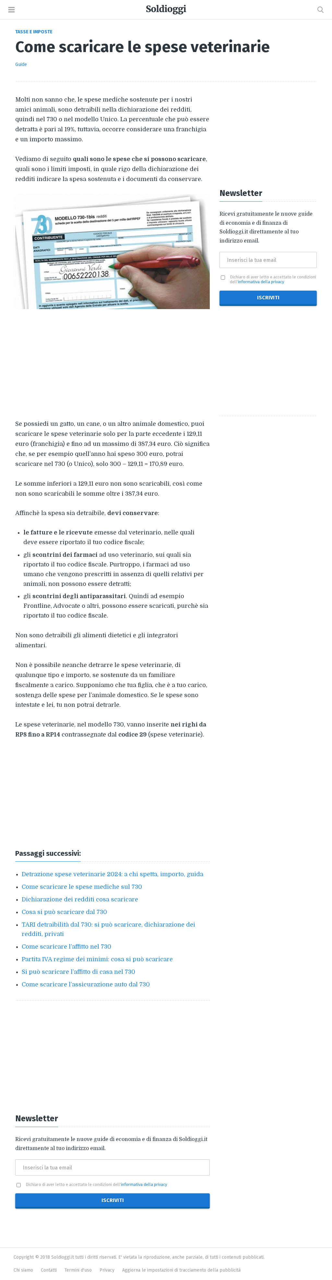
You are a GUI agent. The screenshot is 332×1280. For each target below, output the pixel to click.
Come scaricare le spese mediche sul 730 (82, 887)
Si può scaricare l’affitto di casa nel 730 (78, 972)
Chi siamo (23, 1270)
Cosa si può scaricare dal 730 (64, 912)
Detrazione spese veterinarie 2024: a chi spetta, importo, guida (112, 874)
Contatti (49, 1270)
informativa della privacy (144, 1184)
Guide (21, 64)
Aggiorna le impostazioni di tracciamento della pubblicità (181, 1270)
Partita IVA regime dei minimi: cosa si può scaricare (97, 959)
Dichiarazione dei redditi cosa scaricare (80, 899)
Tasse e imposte (34, 32)
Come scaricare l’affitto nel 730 (66, 946)
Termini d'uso (78, 1270)
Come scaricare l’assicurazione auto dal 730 (86, 984)
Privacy (107, 1270)
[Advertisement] (112, 364)
